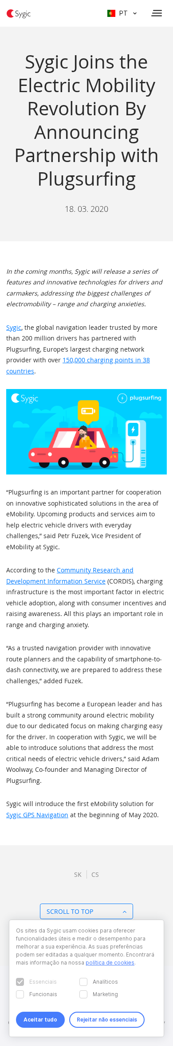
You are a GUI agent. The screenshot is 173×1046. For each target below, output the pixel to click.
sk (78, 874)
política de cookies (110, 962)
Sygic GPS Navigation (37, 815)
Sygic (13, 327)
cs (95, 874)
